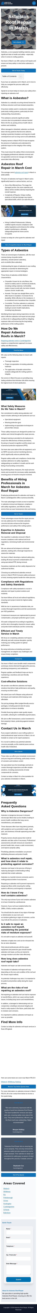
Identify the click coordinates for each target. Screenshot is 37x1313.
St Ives (5, 1200)
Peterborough (8, 1197)
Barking (18, 1082)
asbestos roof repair (21, 172)
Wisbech (4, 1082)
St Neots (6, 1210)
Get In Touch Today (18, 70)
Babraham (6, 1213)
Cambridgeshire (8, 1207)
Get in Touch (18, 514)
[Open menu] (34, 3)
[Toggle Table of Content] (19, 76)
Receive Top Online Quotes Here (18, 1086)
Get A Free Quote (18, 1175)
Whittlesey (11, 1082)
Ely (4, 1194)
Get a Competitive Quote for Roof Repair (18, 245)
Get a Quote (17, 42)
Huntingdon (7, 1203)
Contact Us (18, 659)
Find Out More (18, 350)
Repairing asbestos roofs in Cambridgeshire (16, 341)
